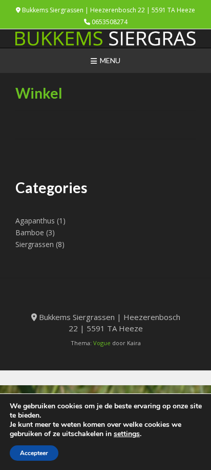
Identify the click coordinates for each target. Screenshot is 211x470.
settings (127, 434)
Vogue (102, 343)
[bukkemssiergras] (105, 38)
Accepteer (34, 453)
